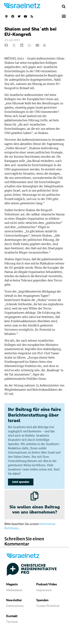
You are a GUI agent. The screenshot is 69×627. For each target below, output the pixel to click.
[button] (63, 6)
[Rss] (32, 16)
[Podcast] (6, 16)
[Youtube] (25, 16)
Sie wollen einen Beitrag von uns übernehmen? (34, 509)
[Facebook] (13, 16)
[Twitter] (19, 16)
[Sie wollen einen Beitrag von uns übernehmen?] (34, 496)
